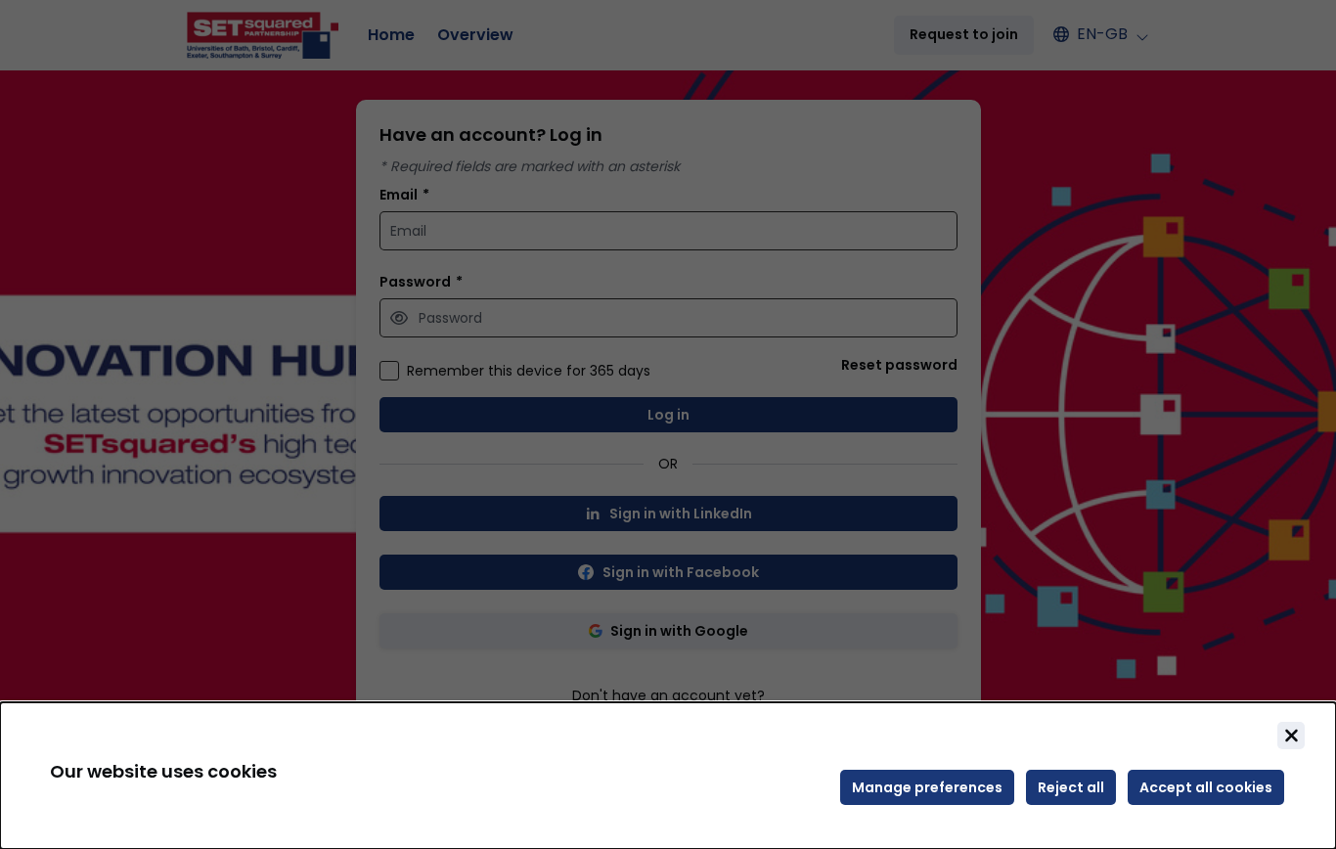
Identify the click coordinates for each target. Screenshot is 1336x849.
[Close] (1291, 735)
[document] (668, 775)
